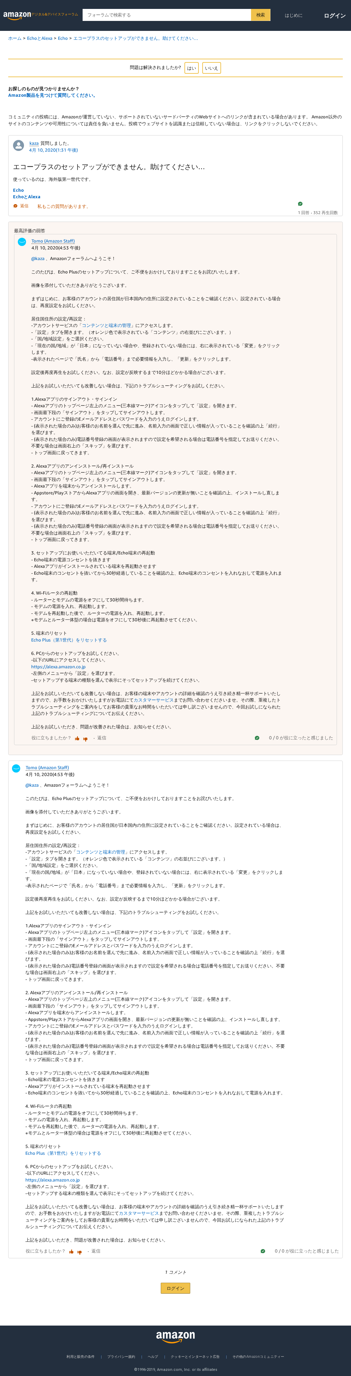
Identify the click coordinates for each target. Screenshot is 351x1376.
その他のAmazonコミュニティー (258, 1356)
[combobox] (176, 15)
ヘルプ (153, 1356)
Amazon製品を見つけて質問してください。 (53, 95)
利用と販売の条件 (80, 1356)
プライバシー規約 (121, 1356)
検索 (260, 14)
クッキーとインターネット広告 (195, 1356)
